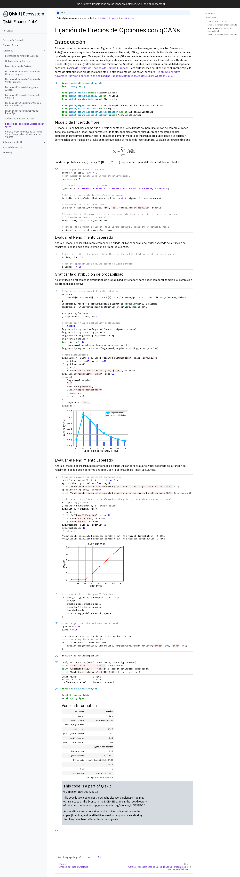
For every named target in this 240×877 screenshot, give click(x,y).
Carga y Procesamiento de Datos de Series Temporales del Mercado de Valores (23, 134)
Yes (90, 857)
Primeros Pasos (10, 45)
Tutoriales (8, 50)
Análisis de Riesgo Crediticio (19, 118)
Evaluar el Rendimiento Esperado (222, 25)
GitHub (6, 152)
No (99, 857)
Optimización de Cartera (17, 61)
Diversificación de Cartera (18, 66)
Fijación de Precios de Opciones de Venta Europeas (22, 81)
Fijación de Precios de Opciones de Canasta (22, 96)
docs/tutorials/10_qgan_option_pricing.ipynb (114, 18)
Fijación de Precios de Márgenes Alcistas (21, 88)
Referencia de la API (13, 142)
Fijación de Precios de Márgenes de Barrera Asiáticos (23, 104)
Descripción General (13, 40)
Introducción (210, 18)
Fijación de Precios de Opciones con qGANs (24, 125)
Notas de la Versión (13, 147)
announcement (156, 4)
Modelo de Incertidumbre (219, 21)
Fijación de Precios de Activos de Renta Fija (21, 112)
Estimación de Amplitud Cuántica (22, 56)
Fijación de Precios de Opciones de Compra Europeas (22, 73)
